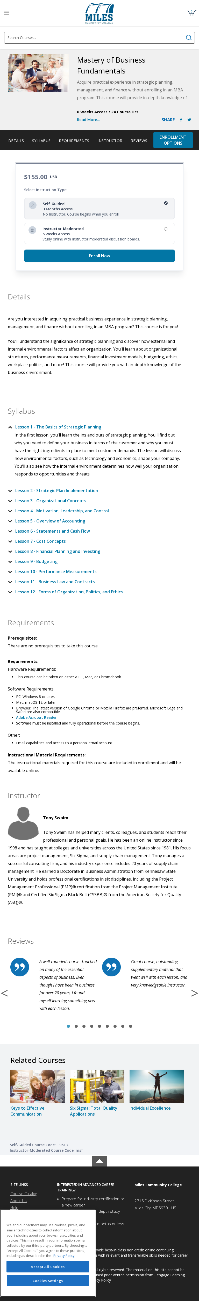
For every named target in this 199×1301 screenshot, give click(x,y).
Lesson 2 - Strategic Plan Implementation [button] (56, 490)
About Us (18, 1200)
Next (194, 993)
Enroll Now (99, 256)
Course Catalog (23, 1193)
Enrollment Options (173, 140)
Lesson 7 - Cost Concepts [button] (40, 541)
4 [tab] (91, 1026)
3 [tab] (84, 1026)
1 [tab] (68, 1026)
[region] (48, 1253)
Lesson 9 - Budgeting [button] (36, 561)
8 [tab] (122, 1026)
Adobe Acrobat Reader (36, 717)
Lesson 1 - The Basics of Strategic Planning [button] (58, 427)
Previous (4, 993)
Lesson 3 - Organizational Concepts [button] (50, 501)
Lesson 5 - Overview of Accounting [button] (50, 521)
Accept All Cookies (48, 1266)
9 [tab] (130, 1026)
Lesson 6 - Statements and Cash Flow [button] (52, 531)
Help (14, 1207)
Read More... (88, 119)
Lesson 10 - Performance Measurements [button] (56, 571)
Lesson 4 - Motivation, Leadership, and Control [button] (62, 511)
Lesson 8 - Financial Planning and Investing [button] (57, 551)
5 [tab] (99, 1026)
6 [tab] (107, 1026)
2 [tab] (76, 1026)
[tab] (95, 427)
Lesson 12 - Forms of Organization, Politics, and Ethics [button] (69, 592)
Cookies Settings (48, 1280)
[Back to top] (99, 1160)
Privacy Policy (99, 1280)
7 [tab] (115, 1026)
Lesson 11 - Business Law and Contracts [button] (55, 582)
